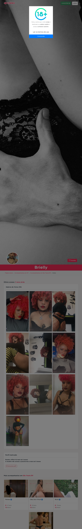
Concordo (41, 36)
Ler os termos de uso (41, 32)
